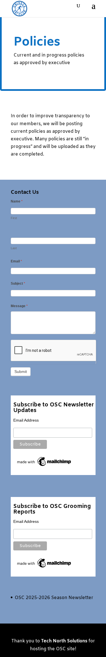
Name (17, 201)
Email (16, 261)
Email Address (26, 420)
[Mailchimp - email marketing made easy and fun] (44, 466)
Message (19, 306)
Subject (18, 283)
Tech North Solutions (64, 641)
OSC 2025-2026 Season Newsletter (54, 598)
